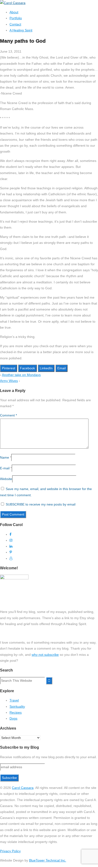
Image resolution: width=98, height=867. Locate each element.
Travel (14, 700)
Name (4, 457)
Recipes (16, 712)
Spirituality (17, 706)
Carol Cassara (23, 788)
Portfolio (16, 18)
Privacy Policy (10, 851)
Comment (8, 415)
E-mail (5, 468)
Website (6, 479)
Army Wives (9, 381)
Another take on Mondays (21, 375)
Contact (15, 24)
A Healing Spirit (21, 30)
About (14, 12)
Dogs (13, 718)
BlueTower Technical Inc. (47, 860)
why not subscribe (45, 655)
